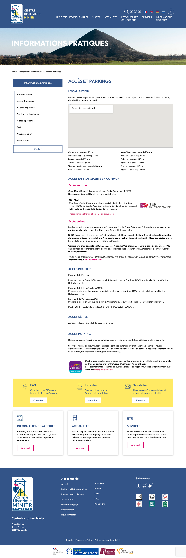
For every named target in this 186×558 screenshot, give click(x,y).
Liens (96, 493)
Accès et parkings (25, 101)
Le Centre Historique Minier (72, 17)
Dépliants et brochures (28, 114)
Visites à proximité (26, 120)
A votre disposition (26, 107)
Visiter (96, 17)
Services (147, 17)
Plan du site (99, 503)
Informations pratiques (31, 71)
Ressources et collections (129, 18)
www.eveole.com (92, 259)
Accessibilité (22, 140)
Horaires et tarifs (25, 94)
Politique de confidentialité (107, 540)
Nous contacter (24, 133)
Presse (97, 488)
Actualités (110, 17)
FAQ (19, 127)
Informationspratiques (164, 18)
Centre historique (32, 14)
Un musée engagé (69, 504)
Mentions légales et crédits (79, 540)
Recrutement (67, 509)
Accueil (15, 71)
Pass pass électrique (103, 369)
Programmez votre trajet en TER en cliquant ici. (91, 213)
